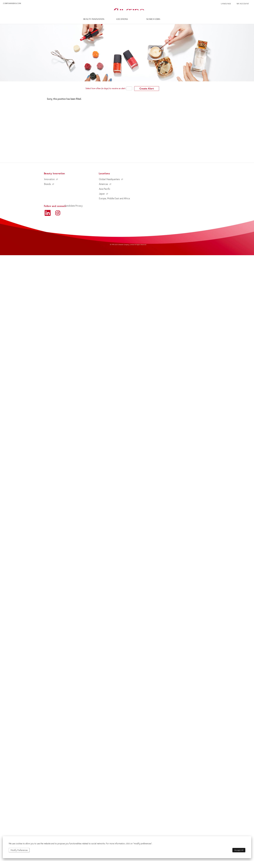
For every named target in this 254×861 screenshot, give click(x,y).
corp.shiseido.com (12, 3)
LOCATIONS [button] (122, 19)
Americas (103, 184)
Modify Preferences (19, 850)
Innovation (49, 179)
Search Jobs (153, 19)
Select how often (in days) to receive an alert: (106, 88)
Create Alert (146, 88)
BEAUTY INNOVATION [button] (93, 19)
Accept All (238, 850)
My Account (243, 4)
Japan (102, 193)
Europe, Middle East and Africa (114, 198)
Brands (47, 184)
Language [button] (226, 4)
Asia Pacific (104, 188)
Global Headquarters (109, 179)
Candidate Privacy (73, 205)
